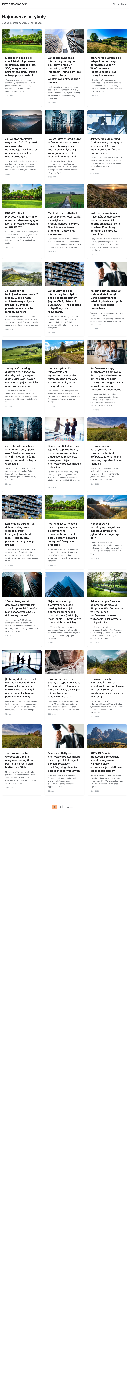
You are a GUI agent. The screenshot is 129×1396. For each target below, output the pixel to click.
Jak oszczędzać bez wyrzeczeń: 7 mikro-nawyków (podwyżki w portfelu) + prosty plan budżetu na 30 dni (19, 760)
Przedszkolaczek (14, 4)
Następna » (70, 807)
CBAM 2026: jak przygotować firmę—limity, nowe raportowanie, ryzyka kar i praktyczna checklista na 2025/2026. (21, 220)
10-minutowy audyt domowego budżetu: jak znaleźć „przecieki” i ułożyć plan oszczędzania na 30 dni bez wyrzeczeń (21, 608)
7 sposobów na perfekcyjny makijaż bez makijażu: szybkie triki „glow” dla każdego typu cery (105, 530)
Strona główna (120, 4)
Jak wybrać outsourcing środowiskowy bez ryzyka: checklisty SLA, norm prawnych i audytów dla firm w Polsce (106, 146)
